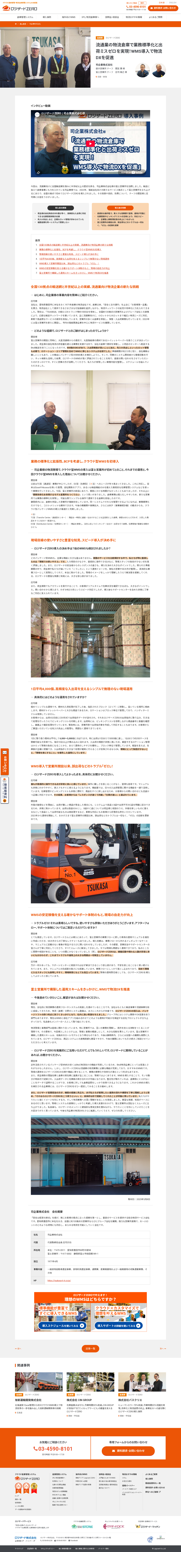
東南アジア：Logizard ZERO (85, 1478)
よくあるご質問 (155, 17)
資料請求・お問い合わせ (130, 1450)
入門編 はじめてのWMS (107, 1478)
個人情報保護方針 (65, 1549)
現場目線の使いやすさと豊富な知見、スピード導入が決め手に (69, 254)
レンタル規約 (19, 1506)
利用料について (57, 1481)
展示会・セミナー (104, 1488)
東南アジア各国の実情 (83, 1485)
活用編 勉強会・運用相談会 (108, 1485)
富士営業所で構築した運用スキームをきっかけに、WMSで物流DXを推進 (73, 273)
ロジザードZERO (20, 8)
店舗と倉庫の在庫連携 (60, 1498)
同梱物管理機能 (57, 1488)
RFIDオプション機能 (59, 1495)
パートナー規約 (103, 1549)
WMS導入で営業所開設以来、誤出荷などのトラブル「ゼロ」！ (69, 263)
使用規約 (18, 1503)
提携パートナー (128, 1486)
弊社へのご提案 (151, 1492)
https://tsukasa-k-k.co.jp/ (59, 1280)
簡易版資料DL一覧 (153, 1483)
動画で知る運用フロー (60, 1505)
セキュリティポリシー (48, 1549)
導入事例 (47, 17)
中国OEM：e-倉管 (81, 1481)
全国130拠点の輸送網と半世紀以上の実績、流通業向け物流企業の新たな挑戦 (76, 245)
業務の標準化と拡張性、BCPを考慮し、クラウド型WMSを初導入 (70, 249)
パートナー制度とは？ (129, 1489)
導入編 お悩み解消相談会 (108, 1481)
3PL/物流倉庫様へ (90, 17)
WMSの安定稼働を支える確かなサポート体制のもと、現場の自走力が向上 (74, 268)
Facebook (74, 1541)
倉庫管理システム (25, 17)
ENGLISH (172, 3)
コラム (124, 1478)
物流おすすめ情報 (134, 17)
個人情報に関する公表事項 (84, 1549)
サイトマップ (19, 1549)
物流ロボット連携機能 (59, 1491)
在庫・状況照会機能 (59, 1485)
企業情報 (18, 1541)
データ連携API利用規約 (23, 1509)
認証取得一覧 (32, 1549)
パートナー (29, 1541)
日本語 (161, 3)
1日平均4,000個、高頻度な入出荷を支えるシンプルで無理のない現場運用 (74, 259)
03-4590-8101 (55, 1449)
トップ (17, 1496)
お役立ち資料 (127, 1481)
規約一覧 (18, 1499)
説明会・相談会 (112, 17)
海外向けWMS (68, 17)
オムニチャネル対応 (59, 1502)
